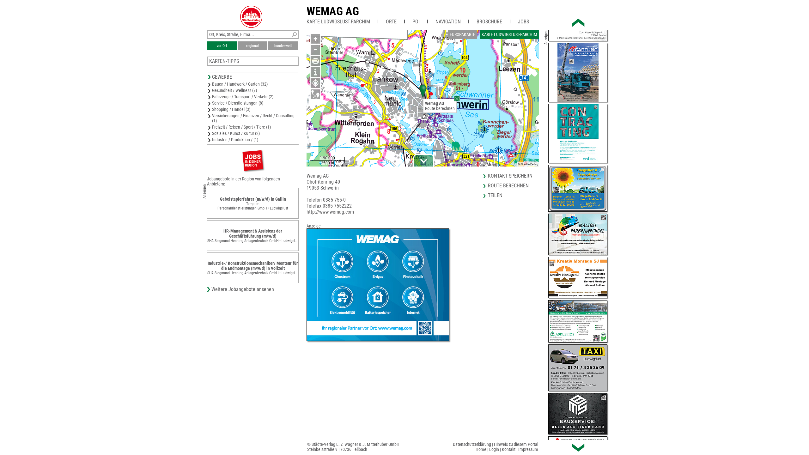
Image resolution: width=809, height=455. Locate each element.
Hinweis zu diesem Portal (516, 444)
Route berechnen (440, 108)
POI (416, 22)
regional (252, 46)
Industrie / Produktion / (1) (235, 139)
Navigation (448, 22)
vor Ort (222, 46)
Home (481, 449)
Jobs (523, 22)
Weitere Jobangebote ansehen (242, 289)
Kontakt (508, 449)
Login (494, 449)
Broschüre (489, 22)
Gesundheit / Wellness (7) (234, 90)
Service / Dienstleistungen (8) (237, 103)
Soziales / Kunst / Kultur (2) (236, 133)
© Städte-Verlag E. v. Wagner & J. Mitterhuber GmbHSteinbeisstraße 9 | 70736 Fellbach (353, 447)
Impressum (528, 449)
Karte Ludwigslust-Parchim (338, 22)
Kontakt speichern (510, 176)
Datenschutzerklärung (472, 444)
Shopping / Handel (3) (231, 109)
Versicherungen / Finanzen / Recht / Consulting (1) (253, 118)
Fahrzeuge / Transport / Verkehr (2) (242, 96)
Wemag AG (333, 11)
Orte (391, 22)
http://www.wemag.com (330, 212)
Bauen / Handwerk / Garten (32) (240, 84)
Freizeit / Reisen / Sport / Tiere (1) (241, 127)
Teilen (495, 195)
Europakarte (462, 34)
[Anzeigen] (253, 160)
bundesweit (283, 46)
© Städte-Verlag (528, 164)
